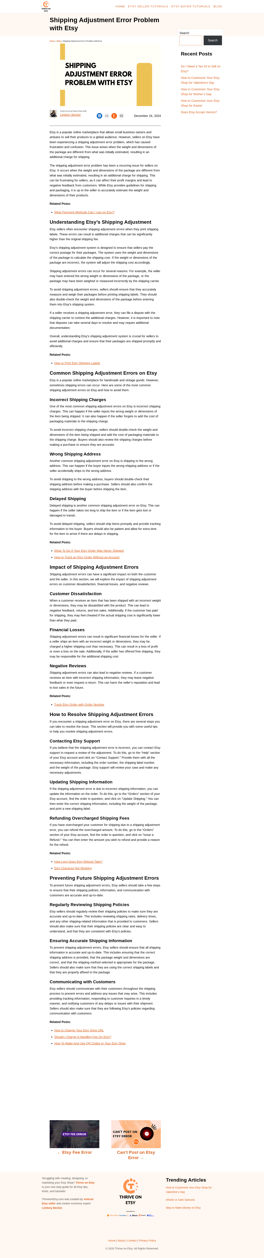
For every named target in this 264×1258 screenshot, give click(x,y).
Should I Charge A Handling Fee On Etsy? (82, 1037)
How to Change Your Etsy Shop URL (79, 1030)
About (121, 1240)
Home (52, 41)
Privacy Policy (147, 1240)
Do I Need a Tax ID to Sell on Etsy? (200, 69)
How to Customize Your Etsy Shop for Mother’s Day (200, 92)
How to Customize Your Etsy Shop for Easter (200, 103)
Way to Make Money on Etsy (183, 1207)
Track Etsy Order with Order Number (79, 704)
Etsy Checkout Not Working (73, 868)
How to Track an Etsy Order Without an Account (86, 557)
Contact (132, 1240)
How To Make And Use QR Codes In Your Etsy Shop (90, 1043)
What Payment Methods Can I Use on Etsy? (84, 212)
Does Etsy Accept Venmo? (199, 112)
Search (184, 33)
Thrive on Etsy (85, 1182)
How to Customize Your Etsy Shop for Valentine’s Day (200, 80)
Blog (59, 41)
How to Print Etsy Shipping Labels (77, 363)
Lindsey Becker (70, 114)
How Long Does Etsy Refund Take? (78, 861)
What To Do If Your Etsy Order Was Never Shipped (89, 550)
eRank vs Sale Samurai (180, 1199)
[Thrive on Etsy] (67, 6)
